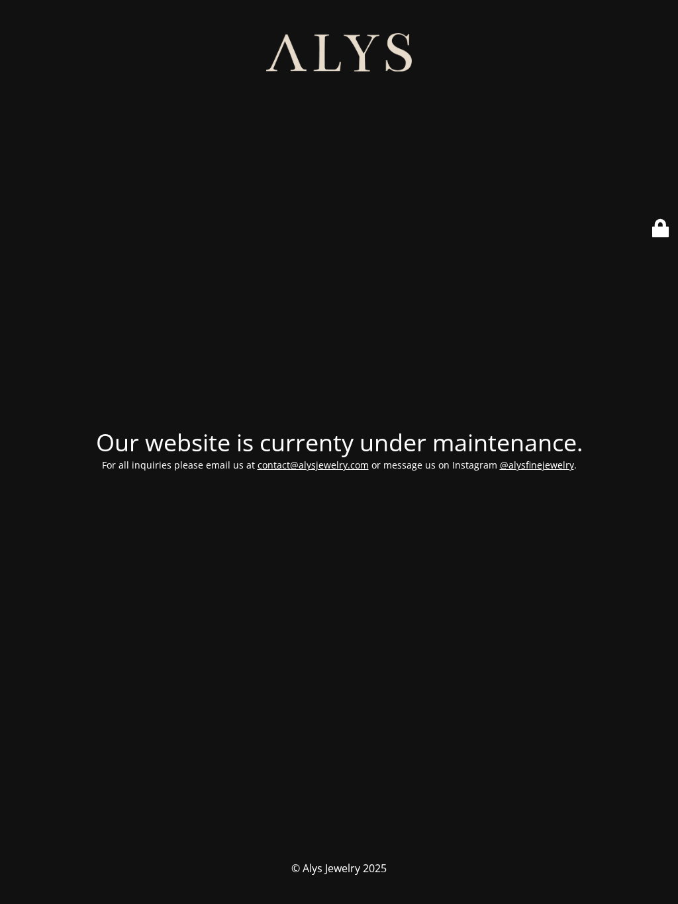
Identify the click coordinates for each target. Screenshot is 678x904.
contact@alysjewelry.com (313, 465)
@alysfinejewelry (537, 465)
